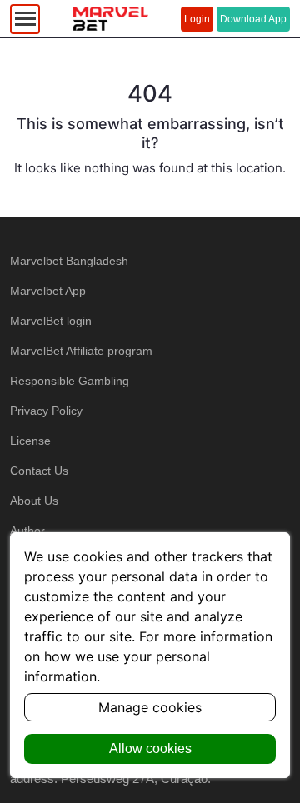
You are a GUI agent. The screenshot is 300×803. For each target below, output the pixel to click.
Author (27, 530)
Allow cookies (150, 748)
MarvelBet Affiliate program (81, 350)
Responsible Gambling (69, 380)
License (30, 440)
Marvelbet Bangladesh (69, 260)
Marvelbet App (48, 290)
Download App (253, 19)
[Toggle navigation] (25, 19)
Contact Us (39, 470)
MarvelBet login (51, 320)
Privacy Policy (46, 410)
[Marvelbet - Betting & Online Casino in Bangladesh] (110, 19)
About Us (34, 500)
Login (197, 19)
